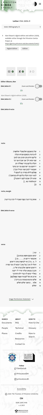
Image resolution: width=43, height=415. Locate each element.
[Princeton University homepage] (21, 411)
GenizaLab (21, 368)
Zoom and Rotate (28, 86)
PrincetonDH (23, 373)
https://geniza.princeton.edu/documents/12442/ (22, 44)
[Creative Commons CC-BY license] (21, 398)
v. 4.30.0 (21, 405)
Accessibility (21, 389)
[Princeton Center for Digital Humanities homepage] (29, 357)
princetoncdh (23, 379)
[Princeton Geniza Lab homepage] (14, 357)
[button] (9, 6)
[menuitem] (7, 322)
